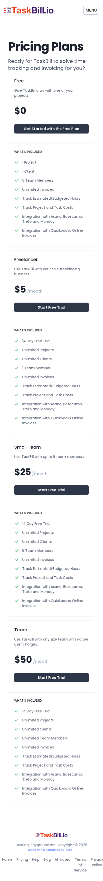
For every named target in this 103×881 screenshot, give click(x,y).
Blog (47, 859)
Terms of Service (80, 865)
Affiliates (62, 859)
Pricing (22, 859)
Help (36, 859)
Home (7, 859)
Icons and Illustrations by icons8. (51, 850)
